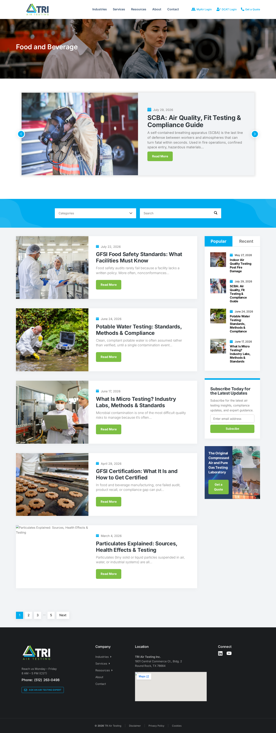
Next (62, 615)
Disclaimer (135, 725)
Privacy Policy (156, 725)
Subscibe (232, 428)
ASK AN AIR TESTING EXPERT (45, 689)
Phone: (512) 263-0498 (40, 680)
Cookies (177, 725)
